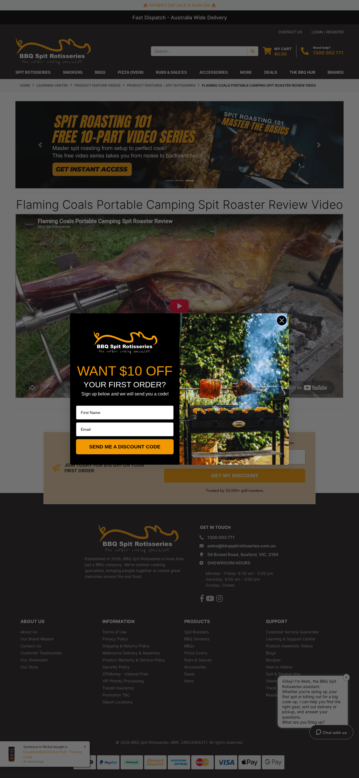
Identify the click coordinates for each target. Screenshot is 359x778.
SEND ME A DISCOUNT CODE (124, 447)
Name (81, 401)
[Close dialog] (282, 320)
